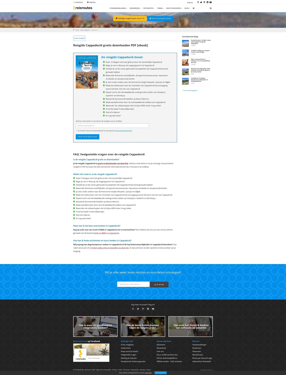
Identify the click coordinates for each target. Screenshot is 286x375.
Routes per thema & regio (202, 358)
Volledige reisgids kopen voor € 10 (131, 18)
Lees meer (148, 373)
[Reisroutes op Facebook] (198, 2)
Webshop (92, 2)
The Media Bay (79, 370)
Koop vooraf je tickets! (129, 351)
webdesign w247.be (207, 370)
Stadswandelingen (118, 8)
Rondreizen (135, 8)
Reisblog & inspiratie (129, 358)
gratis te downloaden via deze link (113, 163)
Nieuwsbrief (161, 348)
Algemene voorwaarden (103, 370)
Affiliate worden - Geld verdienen (169, 361)
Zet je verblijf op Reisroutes (167, 355)
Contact (148, 370)
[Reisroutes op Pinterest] (204, 2)
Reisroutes (82, 8)
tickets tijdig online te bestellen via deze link (110, 248)
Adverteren (79, 2)
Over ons (160, 351)
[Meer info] (194, 9)
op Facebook (86, 341)
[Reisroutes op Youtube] (210, 2)
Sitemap (142, 370)
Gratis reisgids (79, 38)
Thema (159, 8)
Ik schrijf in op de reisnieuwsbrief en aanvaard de (105, 131)
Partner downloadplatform (167, 358)
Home (77, 30)
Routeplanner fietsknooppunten (133, 361)
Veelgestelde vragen (128, 355)
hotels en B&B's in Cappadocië (106, 233)
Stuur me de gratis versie (161, 18)
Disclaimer (126, 370)
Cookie (120, 370)
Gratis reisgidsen (173, 8)
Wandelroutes (197, 355)
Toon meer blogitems (190, 90)
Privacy (114, 370)
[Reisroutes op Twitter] (201, 2)
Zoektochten (125, 348)
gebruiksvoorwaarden (124, 131)
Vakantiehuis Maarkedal (201, 361)
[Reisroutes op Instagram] (207, 2)
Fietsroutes (148, 8)
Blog (187, 8)
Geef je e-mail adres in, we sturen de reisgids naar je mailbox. (99, 121)
